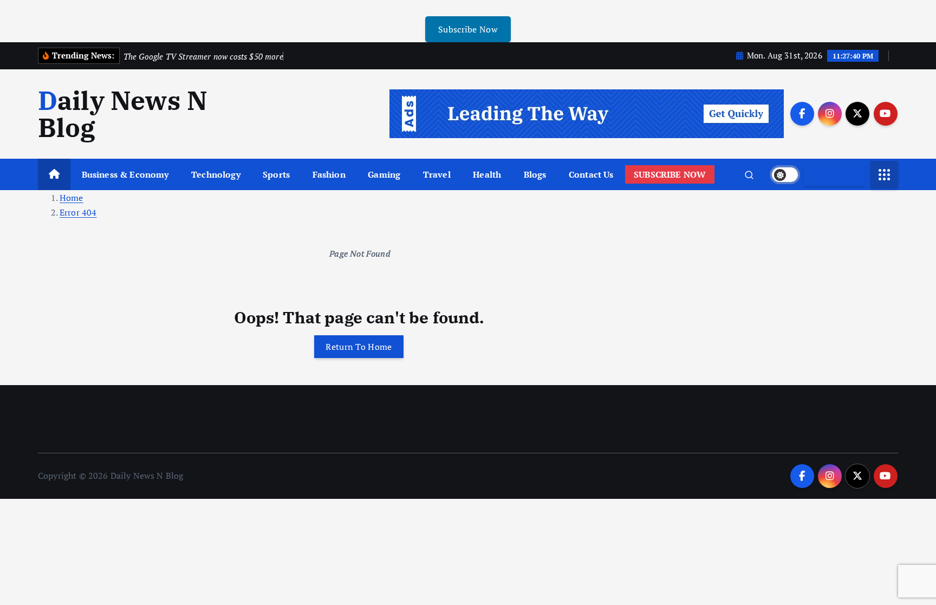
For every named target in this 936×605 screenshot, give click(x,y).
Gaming (384, 174)
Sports (276, 174)
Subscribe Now (468, 29)
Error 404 (78, 212)
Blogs (535, 174)
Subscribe (834, 174)
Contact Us (591, 174)
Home (71, 198)
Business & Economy (125, 174)
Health (487, 174)
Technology (215, 174)
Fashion (329, 174)
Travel (437, 174)
